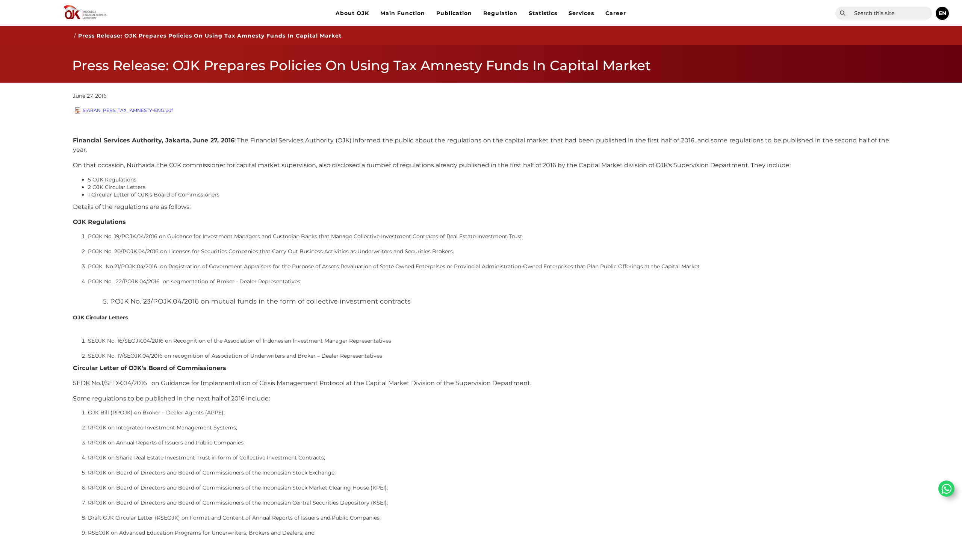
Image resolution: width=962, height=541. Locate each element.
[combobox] (891, 13)
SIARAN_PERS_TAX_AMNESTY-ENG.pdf (128, 110)
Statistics (543, 13)
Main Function (402, 13)
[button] (942, 13)
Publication (454, 13)
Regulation (500, 13)
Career (615, 13)
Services (581, 13)
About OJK (352, 13)
